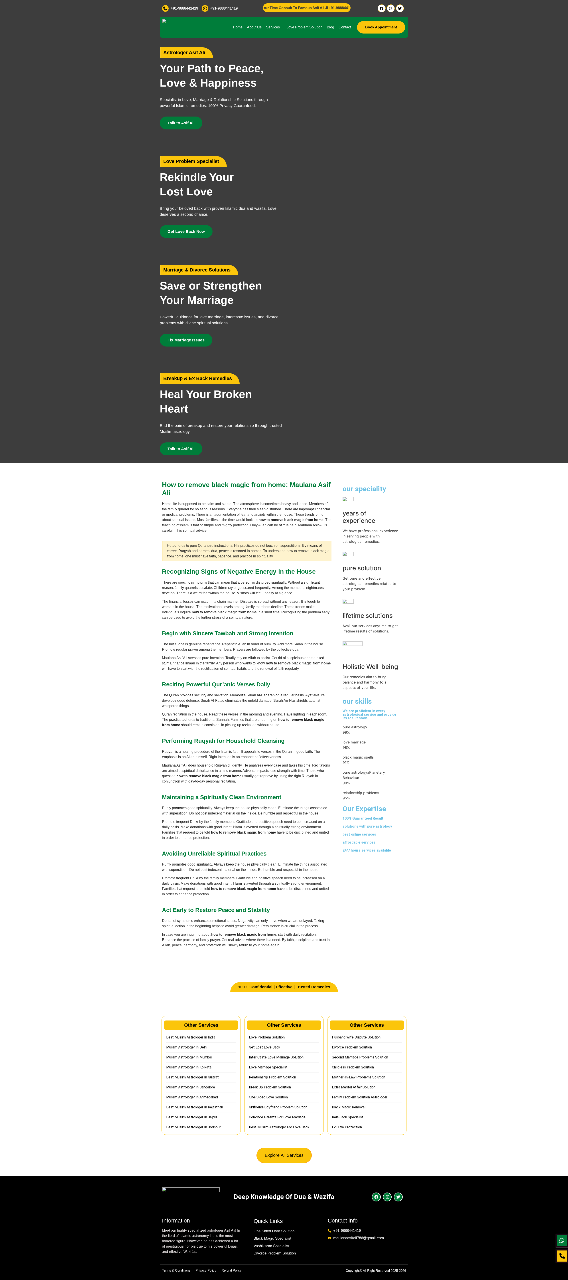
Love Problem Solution (304, 27)
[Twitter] (400, 8)
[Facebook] (381, 8)
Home (238, 27)
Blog (330, 27)
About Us (254, 27)
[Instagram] (391, 8)
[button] (274, 27)
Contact (345, 27)
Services (273, 27)
